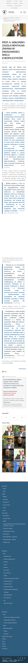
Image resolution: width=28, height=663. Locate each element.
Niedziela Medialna (8, 595)
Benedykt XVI (6, 502)
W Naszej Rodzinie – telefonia (9, 539)
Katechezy (6, 561)
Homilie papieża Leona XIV (9, 620)
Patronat (4, 646)
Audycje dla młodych (8, 586)
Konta (3, 641)
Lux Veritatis (15, 3)
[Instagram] (22, 658)
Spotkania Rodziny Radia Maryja (11, 589)
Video (4, 614)
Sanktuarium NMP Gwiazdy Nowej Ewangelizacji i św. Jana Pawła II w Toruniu (14, 524)
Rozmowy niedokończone (9, 559)
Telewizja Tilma (6, 542)
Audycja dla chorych (8, 581)
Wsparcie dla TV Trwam (9, 393)
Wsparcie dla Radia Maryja (10, 391)
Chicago (5, 631)
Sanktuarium (8, 3)
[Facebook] (18, 658)
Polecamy (20, 61)
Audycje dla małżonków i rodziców (11, 578)
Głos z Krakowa (7, 572)
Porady (5, 564)
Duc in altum (6, 570)
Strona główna (11, 17)
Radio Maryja (9, 1)
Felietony (6, 567)
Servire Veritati (14, 7)
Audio (4, 553)
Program (4, 639)
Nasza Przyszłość (18, 5)
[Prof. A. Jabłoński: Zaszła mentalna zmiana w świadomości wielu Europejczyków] (14, 29)
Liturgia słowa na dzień (7, 636)
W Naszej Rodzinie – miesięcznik (10, 536)
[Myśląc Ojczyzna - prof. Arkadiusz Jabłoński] (8, 454)
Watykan (5, 496)
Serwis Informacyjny (8, 603)
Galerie (4, 625)
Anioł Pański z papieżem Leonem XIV (12, 617)
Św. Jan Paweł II (6, 504)
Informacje (17, 17)
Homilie (5, 575)
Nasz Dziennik (10, 5)
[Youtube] (25, 658)
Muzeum (21, 3)
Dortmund (6, 633)
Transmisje (6, 592)
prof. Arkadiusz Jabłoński (10, 376)
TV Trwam (16, 1)
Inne (5, 600)
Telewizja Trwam (6, 518)
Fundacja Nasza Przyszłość (9, 531)
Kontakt (4, 643)
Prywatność (4, 648)
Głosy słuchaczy (7, 597)
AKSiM (20, 1)
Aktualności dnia (7, 556)
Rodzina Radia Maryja (7, 628)
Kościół (3, 494)
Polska (5, 18)
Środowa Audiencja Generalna (10, 622)
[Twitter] (20, 658)
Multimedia (4, 551)
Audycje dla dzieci (7, 583)
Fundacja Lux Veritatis (7, 528)
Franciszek (5, 499)
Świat (4, 491)
